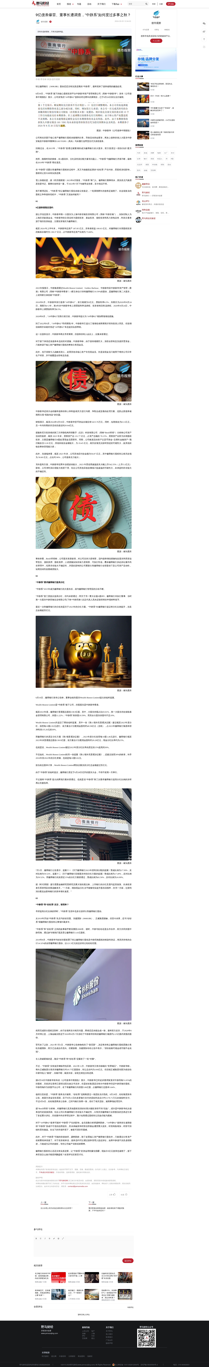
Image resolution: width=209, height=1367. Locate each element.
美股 (152, 158)
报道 (69, 3)
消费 (152, 153)
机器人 (159, 158)
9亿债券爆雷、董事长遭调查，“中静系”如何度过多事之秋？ (83, 14)
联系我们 (109, 1337)
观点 (93, 1338)
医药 (138, 170)
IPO (83, 1336)
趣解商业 (146, 183)
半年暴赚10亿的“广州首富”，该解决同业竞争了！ (162, 109)
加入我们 (109, 1334)
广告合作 (109, 1340)
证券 (138, 158)
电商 (159, 153)
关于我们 (101, 3)
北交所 (139, 164)
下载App (115, 3)
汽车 (138, 153)
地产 (93, 1331)
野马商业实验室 (149, 218)
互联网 (153, 170)
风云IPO (145, 201)
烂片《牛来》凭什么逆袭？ (160, 96)
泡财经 (89, 1356)
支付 (172, 153)
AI (166, 158)
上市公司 (85, 1331)
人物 (93, 1333)
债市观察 (44, 21)
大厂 (166, 153)
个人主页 (156, 40)
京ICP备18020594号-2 (149, 1364)
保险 (162, 164)
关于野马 (109, 1331)
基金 (169, 164)
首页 (59, 3)
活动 (89, 3)
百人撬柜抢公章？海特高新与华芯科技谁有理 (162, 133)
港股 (147, 164)
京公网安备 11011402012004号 (127, 1364)
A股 (172, 158)
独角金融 (146, 209)
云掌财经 (71, 1356)
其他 (145, 153)
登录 (154, 4)
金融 (145, 170)
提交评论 (128, 1260)
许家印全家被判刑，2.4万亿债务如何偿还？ (162, 121)
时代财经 (45, 1356)
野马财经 (146, 192)
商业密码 (81, 1356)
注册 (161, 4)
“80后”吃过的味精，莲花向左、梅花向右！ (162, 84)
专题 (79, 3)
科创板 (154, 164)
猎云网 (53, 1356)
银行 (145, 158)
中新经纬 (62, 1356)
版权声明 (109, 1343)
